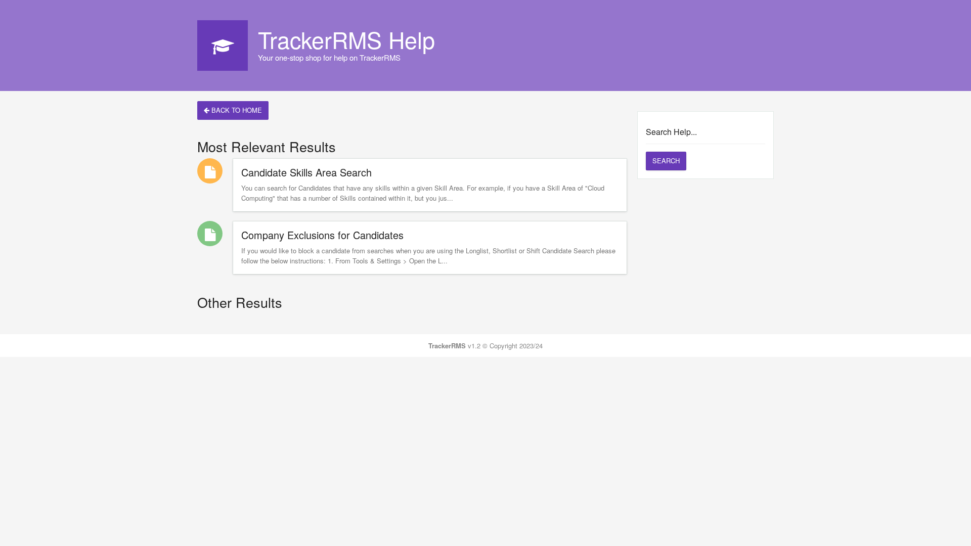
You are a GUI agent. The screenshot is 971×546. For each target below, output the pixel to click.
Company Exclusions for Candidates (322, 235)
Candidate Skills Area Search (306, 172)
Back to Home (235, 110)
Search (666, 160)
